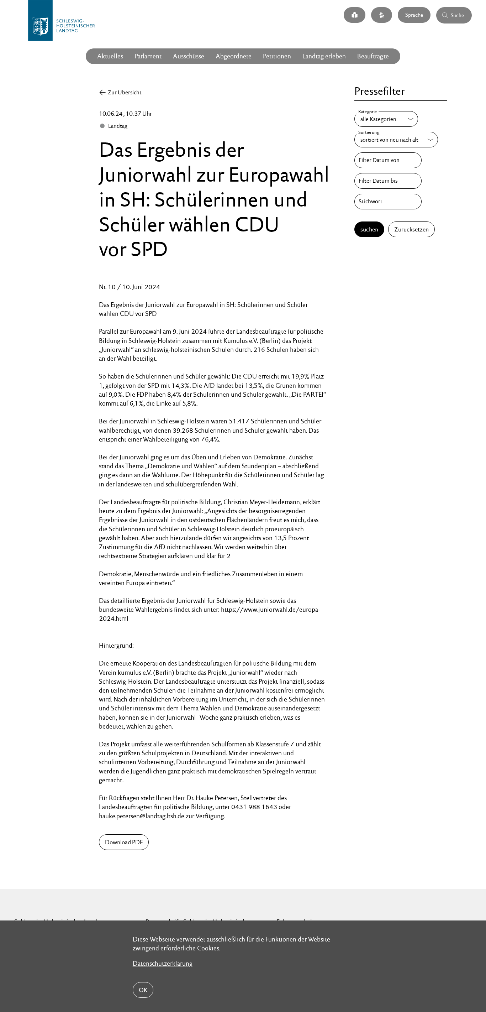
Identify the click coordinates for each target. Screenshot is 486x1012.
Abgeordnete (234, 56)
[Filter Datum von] (387, 160)
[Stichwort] (387, 201)
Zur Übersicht (125, 92)
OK (143, 989)
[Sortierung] (396, 139)
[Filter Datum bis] (387, 181)
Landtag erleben (324, 56)
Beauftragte (373, 56)
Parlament (148, 56)
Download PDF (124, 842)
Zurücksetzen (411, 229)
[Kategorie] (386, 119)
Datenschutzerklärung (162, 963)
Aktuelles (110, 56)
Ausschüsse (188, 56)
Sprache (414, 14)
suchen (369, 229)
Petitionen (277, 56)
